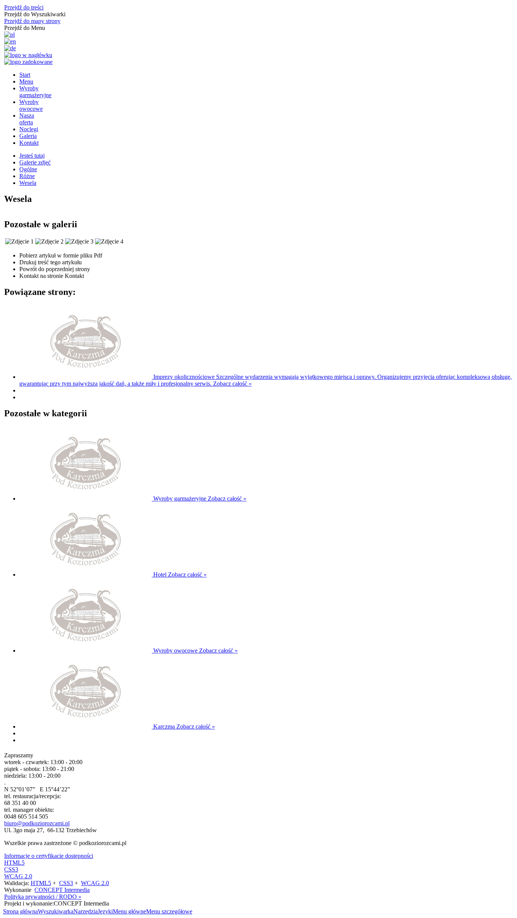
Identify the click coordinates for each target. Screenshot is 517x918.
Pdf (60, 255)
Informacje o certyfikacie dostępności (48, 856)
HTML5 (14, 862)
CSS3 (11, 869)
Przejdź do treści (24, 7)
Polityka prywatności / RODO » (42, 896)
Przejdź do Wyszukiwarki (34, 14)
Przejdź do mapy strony (32, 21)
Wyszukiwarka (55, 911)
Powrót (54, 269)
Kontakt (51, 276)
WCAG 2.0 (18, 876)
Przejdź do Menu (24, 28)
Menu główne (129, 911)
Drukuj (50, 262)
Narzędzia (85, 911)
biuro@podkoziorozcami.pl (37, 823)
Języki (105, 911)
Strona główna (20, 911)
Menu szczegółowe (169, 911)
